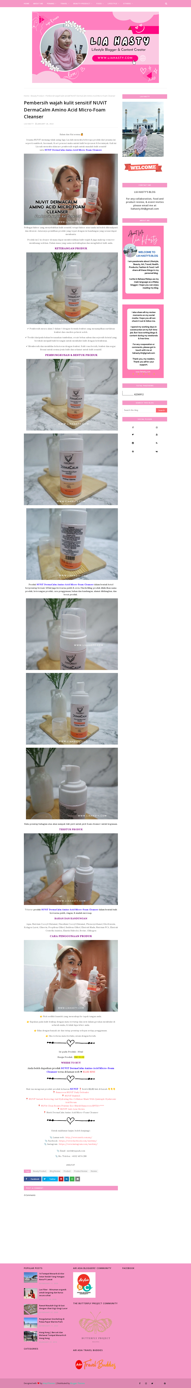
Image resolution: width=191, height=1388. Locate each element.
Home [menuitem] (26, 3)
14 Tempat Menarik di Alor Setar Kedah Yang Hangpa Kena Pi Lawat (51, 1276)
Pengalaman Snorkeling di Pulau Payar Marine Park (51, 1320)
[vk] (156, 451)
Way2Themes (49, 1383)
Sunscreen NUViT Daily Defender (72, 1092)
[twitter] (133, 434)
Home (26, 96)
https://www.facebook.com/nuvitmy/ (78, 1140)
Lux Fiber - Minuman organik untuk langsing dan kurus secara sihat (52, 1292)
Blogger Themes (77, 1383)
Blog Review (55, 1171)
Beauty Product (37, 96)
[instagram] (156, 427)
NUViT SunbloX (72, 1095)
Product (67, 1171)
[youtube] (156, 434)
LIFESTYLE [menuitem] (112, 3)
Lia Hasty (29, 124)
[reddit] (133, 443)
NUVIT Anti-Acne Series (72, 1109)
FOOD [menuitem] (99, 3)
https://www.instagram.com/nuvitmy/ (78, 1144)
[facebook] (133, 427)
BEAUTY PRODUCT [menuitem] (81, 3)
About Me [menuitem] (38, 3)
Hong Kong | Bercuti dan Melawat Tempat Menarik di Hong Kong (52, 1335)
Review (94, 1171)
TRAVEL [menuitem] (63, 3)
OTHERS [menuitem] (127, 3)
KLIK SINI (89, 1071)
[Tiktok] (133, 460)
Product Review (80, 1171)
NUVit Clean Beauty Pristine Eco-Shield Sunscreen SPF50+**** (72, 1105)
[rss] (156, 443)
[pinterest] (133, 451)
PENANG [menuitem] (50, 3)
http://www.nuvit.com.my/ (79, 1137)
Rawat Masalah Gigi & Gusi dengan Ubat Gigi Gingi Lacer (53, 1307)
